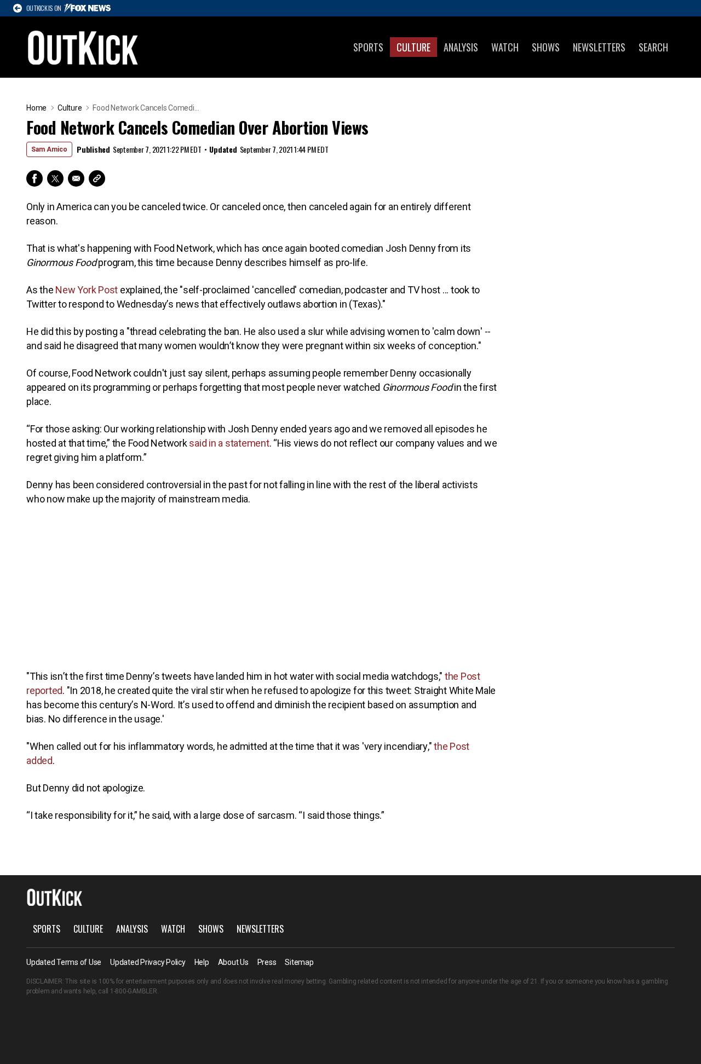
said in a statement (229, 443)
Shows (546, 47)
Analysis (461, 47)
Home (36, 107)
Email (76, 178)
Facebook (34, 178)
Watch (505, 47)
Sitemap (299, 962)
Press (267, 962)
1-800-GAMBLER (133, 991)
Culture (413, 47)
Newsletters (599, 47)
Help (201, 962)
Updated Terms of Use (63, 962)
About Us (233, 962)
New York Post (86, 290)
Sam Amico (49, 149)
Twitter (55, 178)
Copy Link (97, 178)
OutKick (83, 47)
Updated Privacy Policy (148, 962)
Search (653, 47)
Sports (368, 47)
